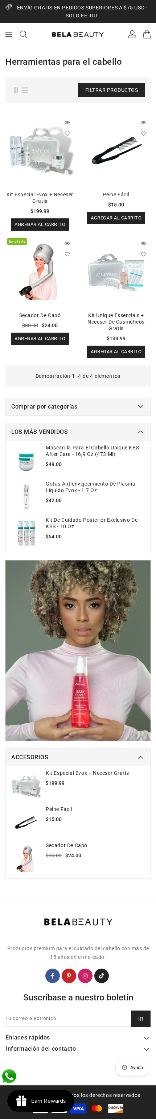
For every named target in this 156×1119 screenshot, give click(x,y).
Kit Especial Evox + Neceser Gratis (87, 773)
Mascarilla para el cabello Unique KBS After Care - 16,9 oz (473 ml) (92, 451)
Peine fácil (59, 809)
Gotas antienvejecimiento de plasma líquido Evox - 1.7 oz (90, 487)
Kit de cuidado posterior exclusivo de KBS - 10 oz (91, 523)
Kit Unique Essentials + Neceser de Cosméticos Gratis (116, 321)
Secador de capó (66, 845)
